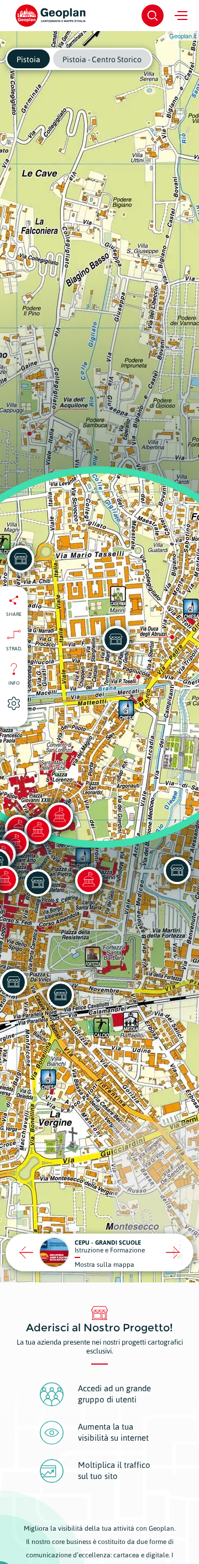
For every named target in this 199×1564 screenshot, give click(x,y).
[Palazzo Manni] (37, 830)
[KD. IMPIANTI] (60, 994)
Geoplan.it (182, 35)
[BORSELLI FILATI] (37, 882)
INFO (14, 683)
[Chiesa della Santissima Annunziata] (88, 880)
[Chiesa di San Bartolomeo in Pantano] (59, 815)
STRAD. (14, 648)
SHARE (14, 614)
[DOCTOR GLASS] (177, 870)
